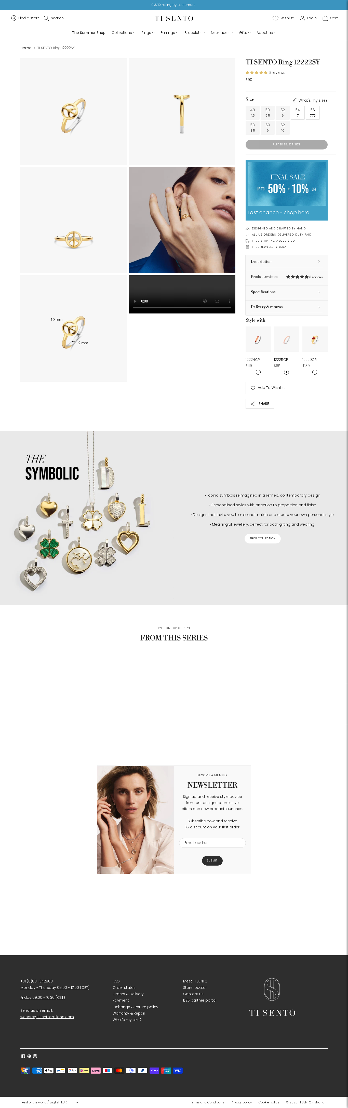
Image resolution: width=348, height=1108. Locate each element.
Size (250, 99)
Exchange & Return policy (135, 1006)
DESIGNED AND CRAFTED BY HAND (279, 228)
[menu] (49, 1102)
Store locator (195, 987)
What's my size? (313, 100)
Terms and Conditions (207, 1102)
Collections (122, 32)
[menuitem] (208, 1102)
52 (283, 112)
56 (313, 112)
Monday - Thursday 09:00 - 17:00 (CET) (54, 987)
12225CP (281, 359)
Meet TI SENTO (195, 981)
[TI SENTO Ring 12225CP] (286, 339)
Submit (212, 861)
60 (267, 127)
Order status (124, 987)
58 (252, 127)
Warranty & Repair (129, 1013)
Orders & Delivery (128, 993)
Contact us (193, 993)
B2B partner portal (199, 1000)
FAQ (116, 981)
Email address (195, 835)
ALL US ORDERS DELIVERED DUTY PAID (282, 234)
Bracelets (193, 32)
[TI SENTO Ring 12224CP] (258, 339)
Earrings (167, 32)
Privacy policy (241, 1102)
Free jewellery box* (269, 247)
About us (265, 32)
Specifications (263, 292)
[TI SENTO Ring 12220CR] (315, 339)
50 (267, 112)
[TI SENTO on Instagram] (35, 1056)
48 (252, 112)
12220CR (309, 359)
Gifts (243, 32)
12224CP (253, 359)
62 (282, 127)
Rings (146, 32)
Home (25, 47)
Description (261, 261)
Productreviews (287, 276)
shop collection (263, 538)
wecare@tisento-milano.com (47, 1016)
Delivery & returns (267, 307)
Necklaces (220, 32)
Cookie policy (269, 1102)
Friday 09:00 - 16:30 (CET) (42, 997)
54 (298, 112)
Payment (121, 1000)
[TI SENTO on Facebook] (23, 1056)
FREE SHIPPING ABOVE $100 (273, 241)
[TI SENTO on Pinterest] (29, 1056)
